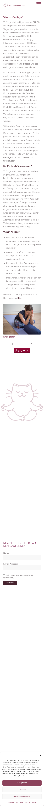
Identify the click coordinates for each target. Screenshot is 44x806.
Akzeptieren (22, 783)
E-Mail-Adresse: (10, 564)
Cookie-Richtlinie (12, 802)
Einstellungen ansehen (22, 796)
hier (20, 298)
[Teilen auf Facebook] (12, 343)
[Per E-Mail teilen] (31, 343)
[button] (40, 755)
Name (6, 553)
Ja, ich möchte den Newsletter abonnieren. (18, 576)
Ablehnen (22, 789)
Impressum (33, 802)
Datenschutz (24, 802)
